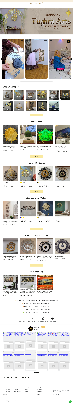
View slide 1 (31, 32)
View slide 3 (38, 32)
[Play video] (13, 59)
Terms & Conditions (18, 391)
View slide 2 (35, 32)
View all (36, 156)
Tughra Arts (7, 400)
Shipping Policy (17, 389)
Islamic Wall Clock (6, 389)
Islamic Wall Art (6, 387)
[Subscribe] (69, 388)
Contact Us (27, 387)
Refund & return (28, 391)
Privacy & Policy (17, 387)
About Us (26, 389)
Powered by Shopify (6, 401)
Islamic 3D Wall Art (6, 391)
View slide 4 (41, 32)
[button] (3, 3)
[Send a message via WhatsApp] (70, 401)
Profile (15, 392)
